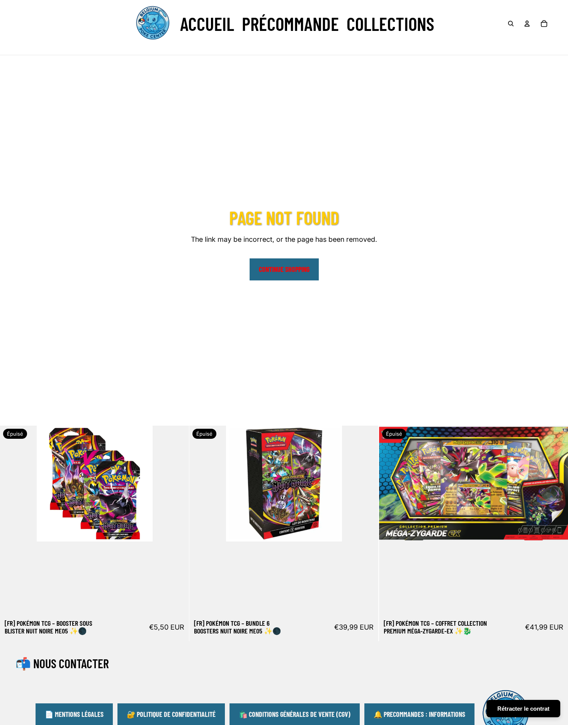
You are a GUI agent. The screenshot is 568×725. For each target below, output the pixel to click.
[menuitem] (207, 23)
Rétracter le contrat (523, 708)
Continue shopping (284, 269)
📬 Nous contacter (62, 663)
